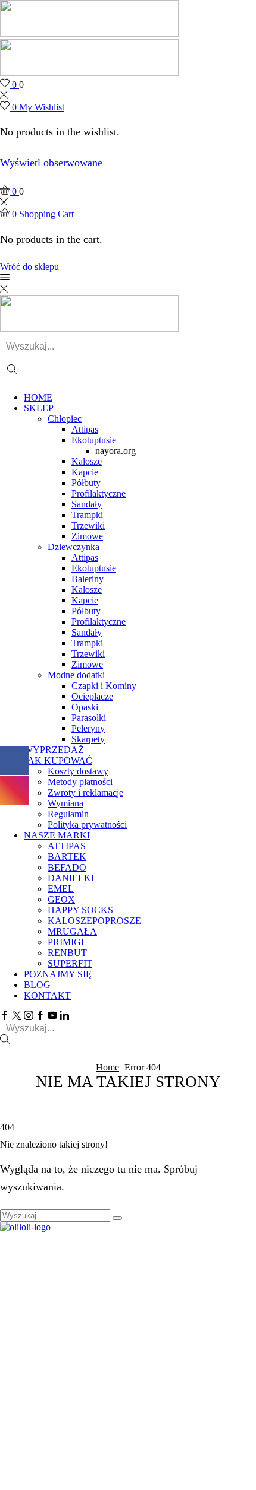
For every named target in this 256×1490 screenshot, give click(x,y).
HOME (38, 397)
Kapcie (84, 472)
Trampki (87, 515)
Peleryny (88, 728)
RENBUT (67, 953)
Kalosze (86, 461)
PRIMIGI (66, 942)
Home (107, 1067)
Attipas (84, 429)
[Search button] (12, 371)
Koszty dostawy (78, 771)
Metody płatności (80, 782)
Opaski (84, 707)
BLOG (37, 985)
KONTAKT (47, 995)
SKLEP (39, 408)
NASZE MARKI (57, 835)
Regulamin (68, 814)
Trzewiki (88, 525)
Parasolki (88, 718)
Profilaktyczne (98, 493)
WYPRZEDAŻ (54, 750)
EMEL (61, 889)
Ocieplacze (92, 696)
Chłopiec (65, 419)
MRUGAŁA (72, 931)
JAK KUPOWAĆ (58, 760)
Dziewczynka (73, 547)
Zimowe (87, 536)
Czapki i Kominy (103, 686)
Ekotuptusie (93, 440)
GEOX (61, 899)
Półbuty (86, 483)
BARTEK (67, 857)
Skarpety (88, 739)
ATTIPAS (67, 846)
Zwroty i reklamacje (85, 792)
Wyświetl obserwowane (51, 163)
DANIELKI (71, 878)
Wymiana (65, 803)
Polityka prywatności (87, 824)
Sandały (86, 504)
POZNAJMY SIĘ (58, 974)
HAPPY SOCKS (80, 910)
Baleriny (87, 579)
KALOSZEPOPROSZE (94, 921)
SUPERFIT (70, 963)
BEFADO (67, 867)
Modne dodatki (76, 675)
